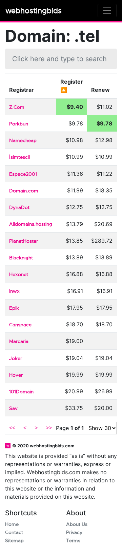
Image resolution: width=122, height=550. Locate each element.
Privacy (74, 532)
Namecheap (23, 140)
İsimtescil (19, 157)
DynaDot (19, 207)
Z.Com (16, 107)
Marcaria (18, 341)
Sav (13, 408)
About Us (76, 524)
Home (12, 524)
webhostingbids (33, 10)
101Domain (21, 392)
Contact (14, 532)
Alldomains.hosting (30, 224)
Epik (14, 308)
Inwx (14, 291)
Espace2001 (23, 174)
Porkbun (18, 124)
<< (12, 428)
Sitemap (14, 541)
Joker (15, 358)
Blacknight (21, 258)
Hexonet (18, 274)
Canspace (20, 325)
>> (49, 428)
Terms (73, 541)
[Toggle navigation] (107, 10)
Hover (16, 375)
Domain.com (23, 191)
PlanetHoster (23, 241)
